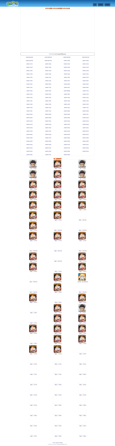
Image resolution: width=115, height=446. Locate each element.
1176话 (59, 220)
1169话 (35, 271)
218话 (35, 312)
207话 (35, 384)
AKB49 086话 (67, 111)
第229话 (84, 230)
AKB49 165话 (29, 90)
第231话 (84, 220)
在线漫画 (107, 4)
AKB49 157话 (86, 90)
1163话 (59, 312)
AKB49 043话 (29, 127)
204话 (35, 395)
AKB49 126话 (67, 104)
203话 (60, 395)
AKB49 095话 (29, 117)
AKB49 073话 (29, 131)
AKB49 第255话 (29, 60)
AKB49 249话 (67, 60)
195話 (84, 415)
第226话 (84, 250)
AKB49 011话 (48, 154)
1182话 (59, 199)
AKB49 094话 (67, 137)
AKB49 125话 (86, 104)
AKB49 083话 (67, 134)
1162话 (59, 323)
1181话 (84, 199)
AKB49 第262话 (29, 57)
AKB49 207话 (86, 77)
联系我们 (57, 442)
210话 (60, 374)
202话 (84, 395)
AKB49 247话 (29, 64)
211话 (35, 374)
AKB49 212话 (29, 77)
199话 (84, 405)
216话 (35, 343)
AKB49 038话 (86, 141)
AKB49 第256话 (66, 57)
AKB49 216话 (67, 74)
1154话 (59, 353)
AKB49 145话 (29, 97)
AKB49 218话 (48, 74)
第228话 (35, 250)
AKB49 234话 (29, 70)
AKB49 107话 (48, 137)
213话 (60, 364)
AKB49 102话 (67, 124)
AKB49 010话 (29, 151)
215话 (84, 353)
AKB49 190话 (48, 84)
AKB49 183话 (86, 84)
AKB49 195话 (86, 80)
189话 (84, 436)
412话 (35, 178)
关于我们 (54, 442)
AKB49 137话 (86, 100)
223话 (60, 271)
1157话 (59, 343)
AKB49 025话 (29, 148)
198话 (35, 415)
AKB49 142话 (86, 97)
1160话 (35, 333)
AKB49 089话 (29, 134)
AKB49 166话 (86, 87)
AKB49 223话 (29, 74)
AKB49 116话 (29, 111)
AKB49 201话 (48, 80)
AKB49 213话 (86, 74)
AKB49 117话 (85, 107)
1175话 (35, 230)
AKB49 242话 (29, 67)
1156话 (84, 343)
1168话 (84, 271)
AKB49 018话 (48, 151)
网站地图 (61, 442)
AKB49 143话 (67, 97)
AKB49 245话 (67, 64)
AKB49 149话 (67, 94)
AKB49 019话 (29, 154)
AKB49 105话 (48, 127)
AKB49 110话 (85, 127)
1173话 (59, 240)
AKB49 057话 (29, 124)
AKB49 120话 (29, 107)
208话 (84, 374)
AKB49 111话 (85, 114)
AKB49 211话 (48, 77)
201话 (35, 405)
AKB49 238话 (67, 67)
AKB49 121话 (48, 107)
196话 (60, 415)
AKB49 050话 (67, 114)
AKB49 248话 (86, 60)
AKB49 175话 (29, 87)
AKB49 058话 (48, 141)
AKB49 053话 (67, 131)
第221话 (35, 292)
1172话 (84, 240)
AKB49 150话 (48, 94)
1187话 (59, 178)
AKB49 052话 (86, 121)
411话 (84, 178)
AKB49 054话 (29, 114)
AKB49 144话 (48, 97)
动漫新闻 (101, 4)
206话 (60, 384)
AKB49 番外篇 (67, 90)
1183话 (35, 199)
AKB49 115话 (48, 111)
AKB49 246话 (48, 64)
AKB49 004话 (86, 148)
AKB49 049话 (29, 137)
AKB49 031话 (48, 131)
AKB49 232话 (48, 70)
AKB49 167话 (67, 87)
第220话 (84, 292)
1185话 (59, 189)
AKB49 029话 (67, 154)
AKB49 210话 (67, 77)
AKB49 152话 (29, 94)
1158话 (84, 333)
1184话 (84, 189)
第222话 (35, 281)
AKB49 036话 (67, 141)
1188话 (59, 168)
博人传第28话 (85, 281)
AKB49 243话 (86, 64)
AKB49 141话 (29, 100)
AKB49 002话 (86, 151)
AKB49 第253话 (48, 60)
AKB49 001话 (48, 148)
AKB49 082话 (29, 141)
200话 (60, 405)
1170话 (84, 261)
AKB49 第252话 (85, 57)
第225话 (60, 261)
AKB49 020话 (29, 144)
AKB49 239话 (48, 67)
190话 (60, 436)
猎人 (31, 168)
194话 (35, 425)
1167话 (59, 281)
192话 (84, 425)
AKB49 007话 (67, 148)
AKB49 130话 (29, 104)
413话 (84, 168)
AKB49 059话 (86, 111)
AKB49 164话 (48, 90)
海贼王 (56, 168)
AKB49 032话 (29, 121)
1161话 (84, 323)
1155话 (35, 353)
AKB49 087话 (86, 131)
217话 (35, 323)
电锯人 (80, 220)
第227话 (60, 250)
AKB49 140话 (48, 100)
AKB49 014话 (67, 144)
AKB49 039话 (86, 137)
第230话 (60, 230)
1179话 (59, 209)
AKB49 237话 (86, 67)
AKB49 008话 (67, 151)
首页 (95, 4)
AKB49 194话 (29, 84)
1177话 (35, 220)
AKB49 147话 (86, 94)
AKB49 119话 (67, 107)
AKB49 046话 (67, 117)
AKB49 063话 (48, 114)
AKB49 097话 (86, 134)
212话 (84, 364)
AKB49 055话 (86, 117)
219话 (60, 302)
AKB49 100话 (67, 121)
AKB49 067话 (67, 127)
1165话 (35, 302)
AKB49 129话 (48, 104)
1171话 (35, 261)
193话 (60, 425)
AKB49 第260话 (48, 57)
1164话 (84, 302)
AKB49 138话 (67, 100)
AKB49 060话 (86, 124)
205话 (84, 384)
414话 (35, 168)
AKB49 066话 (48, 117)
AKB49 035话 (48, 124)
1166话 (59, 292)
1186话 (35, 189)
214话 (35, 364)
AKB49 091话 (48, 121)
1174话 (35, 240)
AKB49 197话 (67, 80)
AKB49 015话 (86, 144)
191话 (35, 436)
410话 (84, 312)
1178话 (84, 209)
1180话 (35, 209)
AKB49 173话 (48, 87)
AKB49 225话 (86, 70)
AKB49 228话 (67, 70)
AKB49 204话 (29, 80)
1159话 (59, 333)
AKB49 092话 (48, 134)
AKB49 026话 (48, 144)
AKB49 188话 (67, 84)
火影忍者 (79, 281)
